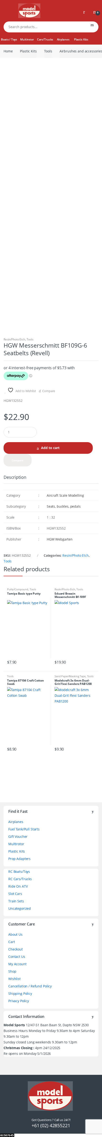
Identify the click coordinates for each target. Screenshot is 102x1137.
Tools (48, 51)
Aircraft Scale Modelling (65, 495)
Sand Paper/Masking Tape (70, 676)
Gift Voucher (18, 836)
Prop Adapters (19, 858)
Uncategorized (19, 908)
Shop (12, 971)
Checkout (15, 949)
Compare (48, 391)
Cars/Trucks (45, 39)
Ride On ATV (18, 886)
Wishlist (14, 978)
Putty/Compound (17, 589)
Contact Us (16, 956)
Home (8, 51)
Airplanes (63, 39)
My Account (17, 964)
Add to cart (50, 447)
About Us (15, 934)
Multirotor (27, 39)
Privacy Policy (18, 1001)
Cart (11, 942)
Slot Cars (15, 893)
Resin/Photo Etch (14, 339)
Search (92, 26)
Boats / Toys (9, 39)
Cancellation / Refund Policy (30, 986)
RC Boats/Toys (19, 871)
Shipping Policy (20, 993)
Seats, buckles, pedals (64, 506)
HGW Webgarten (60, 539)
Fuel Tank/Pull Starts (24, 829)
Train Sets (16, 901)
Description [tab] (15, 477)
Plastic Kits (81, 39)
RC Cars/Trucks (20, 879)
